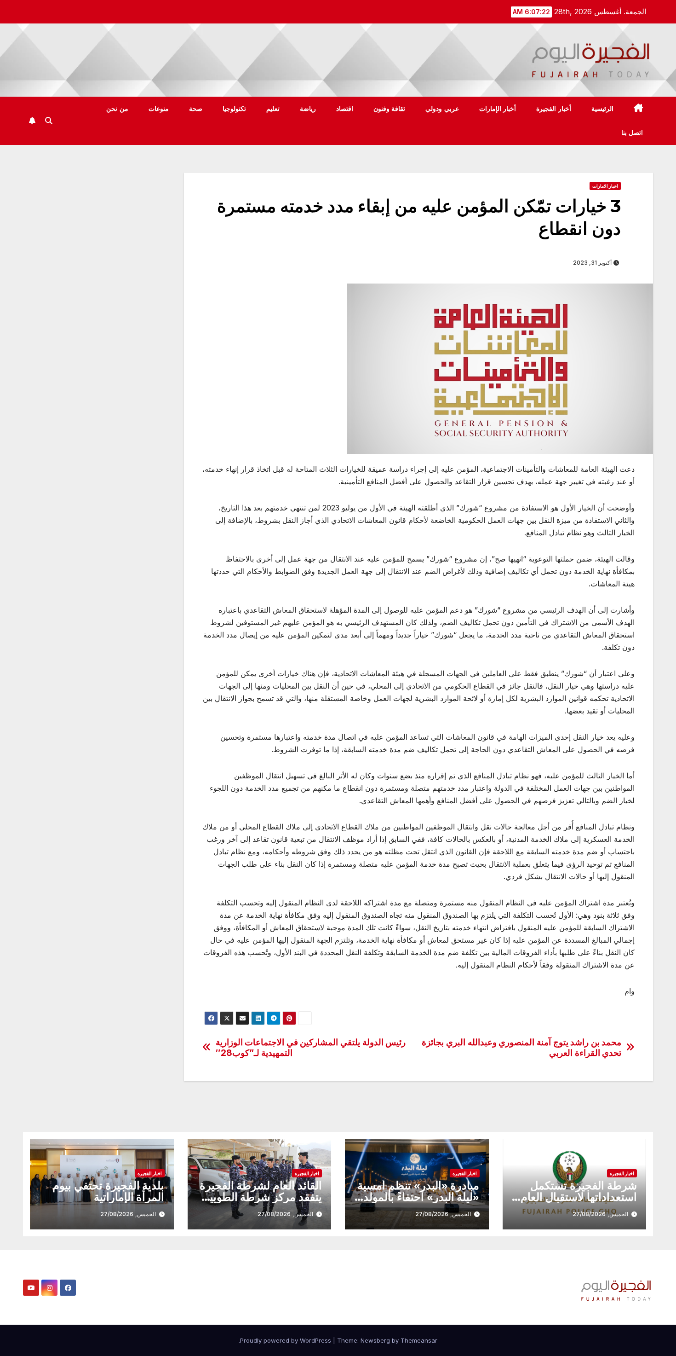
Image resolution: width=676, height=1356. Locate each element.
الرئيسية (602, 108)
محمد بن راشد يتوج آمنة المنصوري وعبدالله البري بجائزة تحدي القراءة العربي (521, 1047)
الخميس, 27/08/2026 (600, 1214)
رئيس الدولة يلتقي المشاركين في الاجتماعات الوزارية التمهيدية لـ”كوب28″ (311, 1047)
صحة (195, 108)
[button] (48, 120)
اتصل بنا (632, 132)
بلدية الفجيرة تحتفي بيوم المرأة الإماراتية (108, 1191)
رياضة (308, 108)
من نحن (117, 108)
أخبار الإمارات (497, 108)
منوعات (159, 108)
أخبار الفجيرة (553, 108)
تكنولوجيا (234, 108)
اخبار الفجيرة (622, 1173)
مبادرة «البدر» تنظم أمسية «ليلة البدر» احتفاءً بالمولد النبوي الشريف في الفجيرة (418, 1197)
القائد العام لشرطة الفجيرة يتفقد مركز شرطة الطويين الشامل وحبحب (261, 1197)
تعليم (273, 108)
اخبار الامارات (605, 186)
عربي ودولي (442, 108)
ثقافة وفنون (389, 108)
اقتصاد (344, 108)
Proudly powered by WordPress (286, 1340)
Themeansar (419, 1340)
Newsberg (375, 1340)
